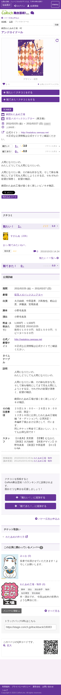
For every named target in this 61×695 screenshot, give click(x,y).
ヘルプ (5, 690)
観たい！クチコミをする (19, 92)
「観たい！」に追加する (32, 497)
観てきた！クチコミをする (20, 99)
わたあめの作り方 (15, 536)
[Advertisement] (30, 672)
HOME (3, 22)
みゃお (25, 555)
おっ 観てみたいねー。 (15, 245)
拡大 (9, 645)
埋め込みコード (9, 197)
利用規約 (6, 687)
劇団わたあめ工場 (15, 114)
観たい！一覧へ (47, 258)
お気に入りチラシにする (49, 84)
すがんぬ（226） (19, 236)
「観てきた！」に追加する (32, 506)
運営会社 (36, 687)
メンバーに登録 (10, 611)
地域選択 (6, 5)
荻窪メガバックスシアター (20, 118)
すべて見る (54, 611)
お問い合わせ (48, 687)
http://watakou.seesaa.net (35, 132)
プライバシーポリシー (21, 687)
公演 (11, 22)
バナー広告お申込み (11, 18)
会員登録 (34, 6)
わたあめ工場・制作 (43, 458)
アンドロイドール (12, 32)
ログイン (21, 6)
